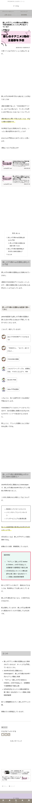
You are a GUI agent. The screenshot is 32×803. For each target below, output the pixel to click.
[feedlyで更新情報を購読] (5, 734)
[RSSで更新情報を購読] (8, 734)
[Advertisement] (16, 75)
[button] (28, 556)
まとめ (10, 254)
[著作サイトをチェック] (2, 734)
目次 (13, 233)
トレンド (5, 727)
